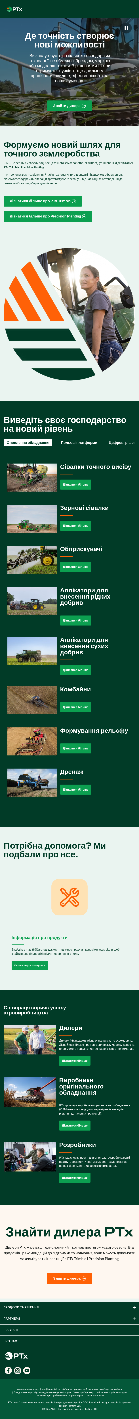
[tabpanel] (69, 633)
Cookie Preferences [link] (95, 1395)
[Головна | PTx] (14, 8)
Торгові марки (76, 1395)
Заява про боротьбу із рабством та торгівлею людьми (100, 1392)
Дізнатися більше (76, 484)
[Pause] (126, 28)
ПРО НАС (10, 1341)
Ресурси (10, 1330)
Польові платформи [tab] (79, 442)
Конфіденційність (51, 1389)
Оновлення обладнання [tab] (28, 442)
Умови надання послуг (28, 1389)
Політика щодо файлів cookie (52, 1395)
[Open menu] (133, 9)
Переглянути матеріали (29, 965)
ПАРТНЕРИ (11, 1319)
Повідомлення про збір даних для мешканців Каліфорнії (42, 1392)
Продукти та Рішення (21, 1307)
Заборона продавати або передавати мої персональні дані (92, 1389)
